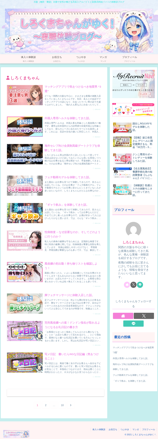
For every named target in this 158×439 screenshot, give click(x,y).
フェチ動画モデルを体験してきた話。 (131, 375)
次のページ (55, 393)
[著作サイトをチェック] (127, 285)
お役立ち (113, 429)
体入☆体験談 (98, 429)
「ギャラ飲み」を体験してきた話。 (130, 381)
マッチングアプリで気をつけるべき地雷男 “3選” (133, 350)
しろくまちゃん (133, 242)
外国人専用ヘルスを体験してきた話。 (131, 358)
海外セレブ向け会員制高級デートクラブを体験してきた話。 (133, 366)
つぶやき (125, 429)
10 (62, 405)
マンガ (135, 429)
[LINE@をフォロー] (140, 285)
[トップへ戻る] (153, 434)
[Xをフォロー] (133, 285)
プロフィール (148, 429)
